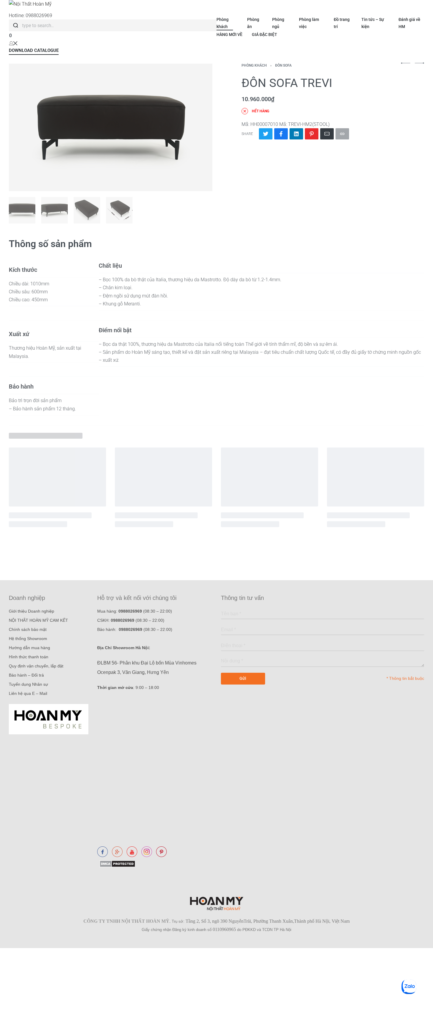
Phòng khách (254, 65)
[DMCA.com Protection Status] (116, 863)
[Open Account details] (13, 43)
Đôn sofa (283, 65)
